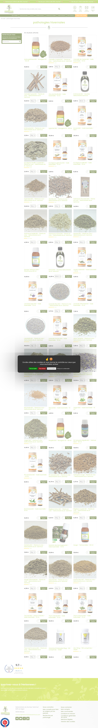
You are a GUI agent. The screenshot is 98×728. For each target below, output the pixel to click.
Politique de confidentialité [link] (63, 368)
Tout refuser (42, 368)
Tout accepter (33, 368)
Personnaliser (51, 368)
